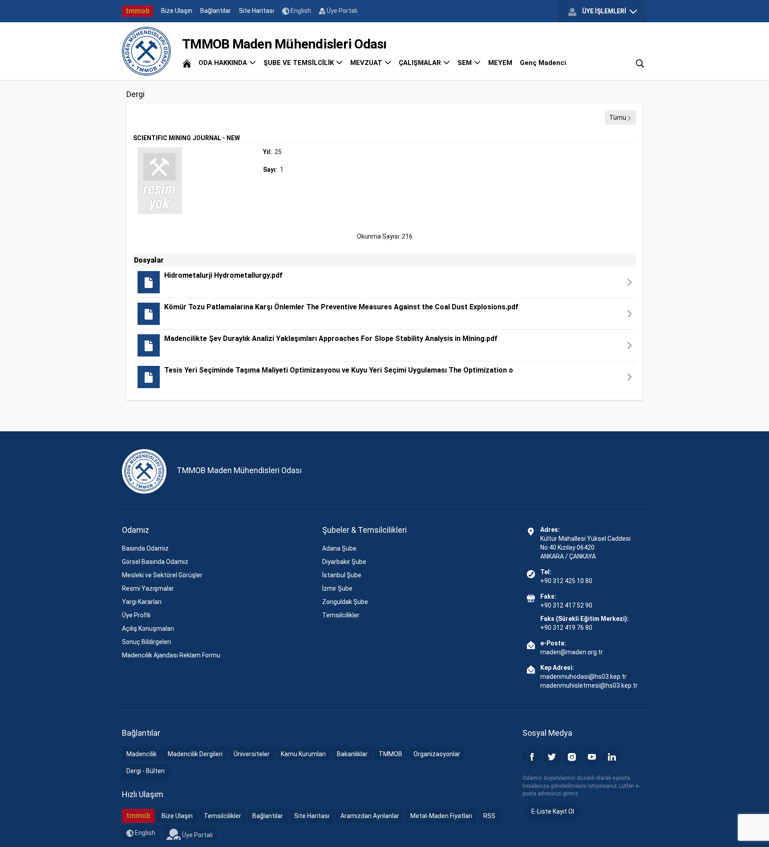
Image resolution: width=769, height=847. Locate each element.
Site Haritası (256, 10)
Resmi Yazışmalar (148, 588)
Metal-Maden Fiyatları (441, 815)
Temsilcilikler (341, 615)
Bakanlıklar (352, 754)
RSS (489, 815)
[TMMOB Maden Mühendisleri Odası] (146, 51)
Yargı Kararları (142, 601)
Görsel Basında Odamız (155, 561)
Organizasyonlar (436, 754)
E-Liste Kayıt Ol (552, 811)
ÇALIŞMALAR (421, 63)
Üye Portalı (341, 10)
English (300, 10)
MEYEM (500, 63)
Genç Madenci (543, 63)
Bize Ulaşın (176, 10)
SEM (465, 63)
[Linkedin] (612, 756)
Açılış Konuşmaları (148, 628)
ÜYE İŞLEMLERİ (604, 11)
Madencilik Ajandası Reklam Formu (171, 655)
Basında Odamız (145, 548)
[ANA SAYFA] (187, 63)
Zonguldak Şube (345, 601)
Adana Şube (339, 548)
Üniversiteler (252, 754)
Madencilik (141, 754)
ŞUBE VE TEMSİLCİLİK (299, 63)
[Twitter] (551, 756)
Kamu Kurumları (303, 754)
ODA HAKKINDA (223, 63)
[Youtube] (592, 756)
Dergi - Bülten (145, 770)
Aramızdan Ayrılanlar (369, 815)
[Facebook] (531, 756)
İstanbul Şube (341, 575)
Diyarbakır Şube (344, 561)
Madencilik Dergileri (195, 754)
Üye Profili (136, 615)
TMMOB (390, 754)
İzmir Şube (337, 588)
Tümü (617, 117)
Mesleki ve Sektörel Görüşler (162, 575)
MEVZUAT (367, 63)
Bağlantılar (215, 10)
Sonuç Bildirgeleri (146, 641)
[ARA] (640, 63)
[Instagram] (572, 756)
